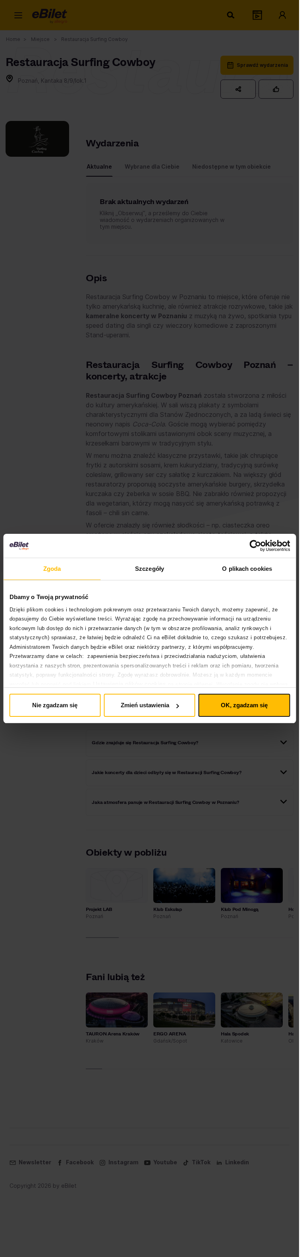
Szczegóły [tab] (149, 568)
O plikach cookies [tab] (247, 568)
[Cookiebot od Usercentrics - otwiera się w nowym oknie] (255, 546)
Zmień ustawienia (145, 705)
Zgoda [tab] (52, 568)
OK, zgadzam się (244, 705)
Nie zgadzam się (54, 705)
